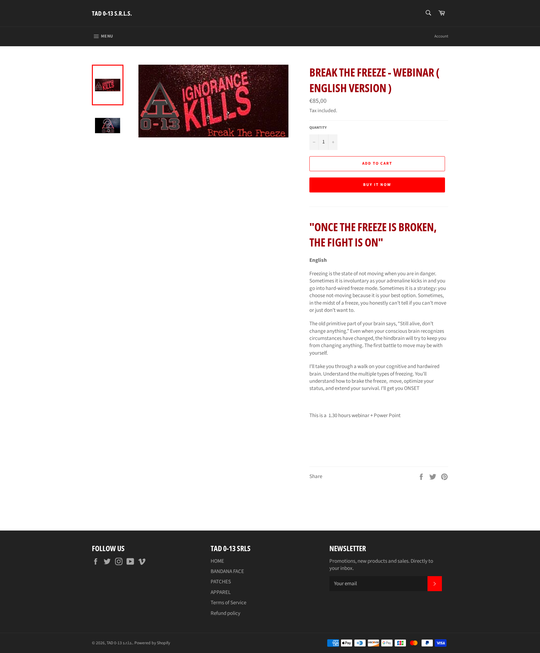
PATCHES (221, 582)
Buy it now (377, 184)
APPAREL (221, 592)
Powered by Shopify (152, 643)
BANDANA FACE (227, 571)
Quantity (318, 127)
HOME (217, 561)
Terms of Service (228, 602)
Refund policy (225, 613)
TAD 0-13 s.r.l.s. (112, 13)
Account (441, 36)
